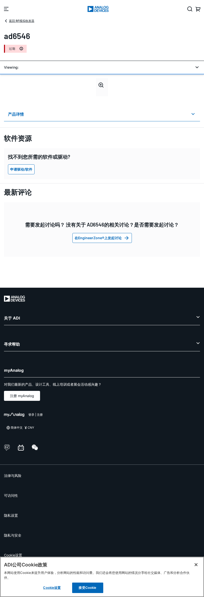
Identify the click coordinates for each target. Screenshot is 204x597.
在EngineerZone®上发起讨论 (98, 238)
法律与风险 (12, 475)
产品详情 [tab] (16, 114)
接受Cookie (87, 588)
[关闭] (196, 564)
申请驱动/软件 (21, 169)
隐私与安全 (12, 535)
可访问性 (11, 495)
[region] (102, 577)
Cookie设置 (13, 555)
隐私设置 (11, 515)
